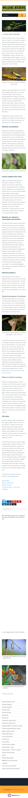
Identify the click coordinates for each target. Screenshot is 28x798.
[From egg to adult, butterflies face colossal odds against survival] (14, 647)
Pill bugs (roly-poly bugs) (7, 758)
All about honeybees (7, 704)
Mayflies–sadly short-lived (8, 731)
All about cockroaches (7, 483)
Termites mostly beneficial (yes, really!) (11, 728)
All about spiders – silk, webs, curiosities (11, 750)
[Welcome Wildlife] (14, 8)
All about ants (5, 717)
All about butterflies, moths (8, 701)
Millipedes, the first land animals (9, 760)
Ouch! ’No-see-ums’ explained (9, 766)
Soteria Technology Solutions (17, 789)
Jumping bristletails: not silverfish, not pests (12, 726)
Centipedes (4, 763)
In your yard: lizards (7, 487)
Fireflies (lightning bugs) (7, 733)
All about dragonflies (7, 707)
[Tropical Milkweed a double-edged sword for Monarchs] (14, 675)
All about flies (5, 715)
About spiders (5, 480)
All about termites (7, 485)
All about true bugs (6, 712)
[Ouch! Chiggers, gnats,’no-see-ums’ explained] (14, 573)
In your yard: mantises (7, 736)
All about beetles (6, 710)
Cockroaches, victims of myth (9, 720)
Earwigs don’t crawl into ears (8, 723)
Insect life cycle (5, 739)
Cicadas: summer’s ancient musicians (11, 768)
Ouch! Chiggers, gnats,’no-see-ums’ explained (13, 632)
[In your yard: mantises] (14, 26)
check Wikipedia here (13, 476)
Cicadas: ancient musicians (8, 752)
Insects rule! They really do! (8, 744)
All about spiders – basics (8, 747)
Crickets (4, 755)
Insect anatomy (5, 742)
